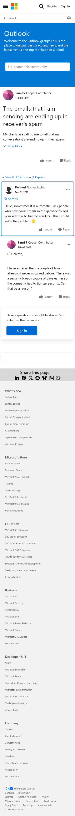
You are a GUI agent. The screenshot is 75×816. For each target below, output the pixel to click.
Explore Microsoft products (18, 437)
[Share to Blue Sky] (44, 377)
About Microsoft (13, 736)
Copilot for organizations (17, 417)
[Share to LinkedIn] (17, 377)
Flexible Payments (14, 510)
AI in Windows (12, 430)
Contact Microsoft (27, 796)
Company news (12, 742)
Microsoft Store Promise (17, 503)
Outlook (12, 18)
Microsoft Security (14, 603)
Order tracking (12, 490)
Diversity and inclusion (16, 762)
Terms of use (32, 801)
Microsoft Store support (17, 476)
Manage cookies (13, 801)
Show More (15, 146)
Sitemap (9, 796)
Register (52, 6)
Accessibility (11, 769)
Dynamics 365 (12, 609)
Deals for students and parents (20, 570)
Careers (9, 729)
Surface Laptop (12, 403)
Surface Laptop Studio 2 (17, 410)
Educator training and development (23, 563)
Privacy (45, 796)
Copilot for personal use (17, 423)
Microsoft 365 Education (17, 550)
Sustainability (12, 776)
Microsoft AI (11, 596)
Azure (8, 662)
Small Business (12, 643)
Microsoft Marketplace (16, 696)
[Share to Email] (58, 377)
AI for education (13, 577)
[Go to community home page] (14, 6)
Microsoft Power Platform (18, 623)
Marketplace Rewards (16, 703)
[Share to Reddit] (37, 377)
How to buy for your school (18, 556)
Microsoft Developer (15, 669)
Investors (9, 756)
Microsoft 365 (12, 616)
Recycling (27, 805)
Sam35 (20, 93)
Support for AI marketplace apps (21, 683)
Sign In (65, 6)
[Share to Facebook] (24, 377)
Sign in (22, 330)
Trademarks (50, 801)
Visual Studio (11, 709)
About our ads (45, 805)
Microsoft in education (16, 529)
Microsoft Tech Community (18, 689)
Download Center (14, 470)
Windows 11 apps (14, 444)
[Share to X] (31, 377)
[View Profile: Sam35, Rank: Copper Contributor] (8, 95)
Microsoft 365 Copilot (16, 636)
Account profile (12, 463)
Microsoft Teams (13, 630)
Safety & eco (11, 805)
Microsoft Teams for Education (20, 543)
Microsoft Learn (13, 676)
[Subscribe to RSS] (51, 377)
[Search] (41, 6)
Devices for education (16, 536)
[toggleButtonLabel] (69, 18)
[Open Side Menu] (5, 6)
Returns (9, 483)
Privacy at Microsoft (15, 749)
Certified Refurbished (15, 497)
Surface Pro (10, 397)
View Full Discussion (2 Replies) (25, 177)
